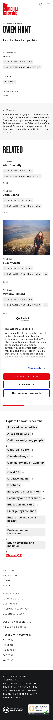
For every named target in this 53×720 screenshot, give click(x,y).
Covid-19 (13, 472)
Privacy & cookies (14, 627)
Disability (13, 485)
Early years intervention (23, 491)
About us (9, 571)
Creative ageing (18, 478)
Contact (8, 581)
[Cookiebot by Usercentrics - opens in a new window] (16, 319)
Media (6, 586)
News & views (11, 594)
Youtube (8, 660)
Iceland (9, 82)
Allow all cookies (26, 376)
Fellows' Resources (16, 609)
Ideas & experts (13, 599)
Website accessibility (17, 622)
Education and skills (18, 62)
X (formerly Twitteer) (17, 635)
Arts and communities (22, 427)
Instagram (9, 650)
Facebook (9, 655)
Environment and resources (18, 532)
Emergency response (21, 511)
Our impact (10, 604)
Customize (24, 384)
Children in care (18, 450)
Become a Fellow (14, 614)
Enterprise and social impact (21, 519)
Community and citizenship (25, 463)
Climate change (17, 456)
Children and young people (25, 440)
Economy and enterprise (23, 498)
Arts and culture (18, 434)
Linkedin (8, 645)
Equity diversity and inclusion (20, 545)
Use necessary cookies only (26, 393)
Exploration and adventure (22, 67)
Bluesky (8, 640)
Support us (10, 576)
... (46, 274)
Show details (34, 368)
